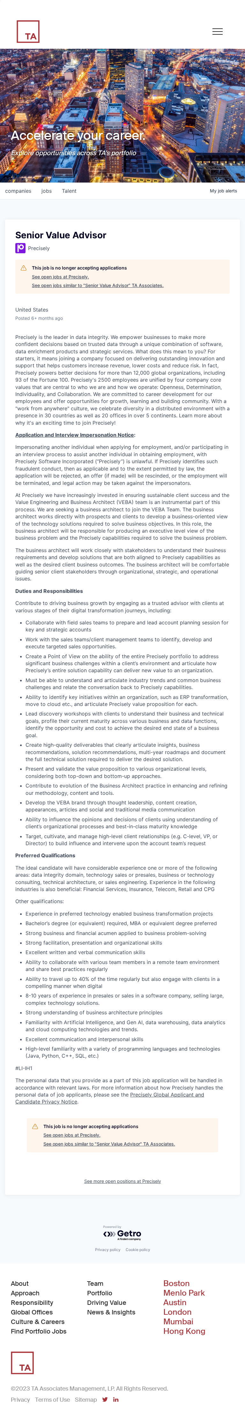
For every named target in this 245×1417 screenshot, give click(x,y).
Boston (176, 1283)
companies (18, 191)
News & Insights (111, 1312)
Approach (25, 1293)
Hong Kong (184, 1331)
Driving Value (106, 1302)
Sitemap (86, 1400)
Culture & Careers (38, 1322)
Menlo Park (184, 1293)
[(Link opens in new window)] (105, 1400)
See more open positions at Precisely (122, 1181)
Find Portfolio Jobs (39, 1331)
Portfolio (99, 1293)
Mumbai (178, 1322)
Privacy (20, 1400)
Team (95, 1283)
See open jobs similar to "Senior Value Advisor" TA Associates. (98, 285)
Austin (175, 1302)
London (177, 1312)
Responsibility (32, 1302)
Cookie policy (138, 1249)
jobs (46, 191)
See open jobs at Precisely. (60, 276)
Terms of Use (52, 1400)
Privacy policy (108, 1249)
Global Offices (32, 1312)
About (20, 1283)
